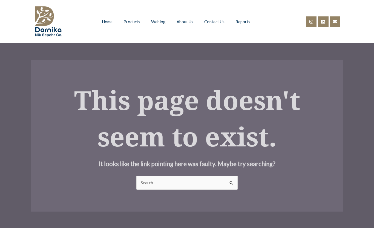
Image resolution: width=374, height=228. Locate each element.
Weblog (158, 21)
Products (131, 21)
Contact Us (214, 21)
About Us (185, 21)
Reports (242, 21)
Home (107, 21)
